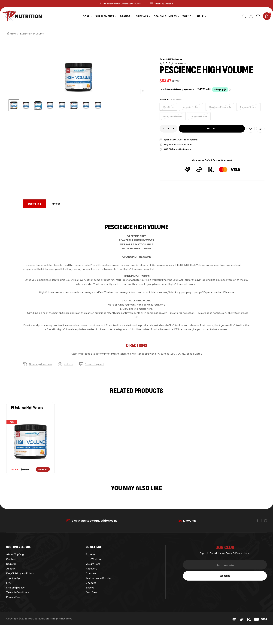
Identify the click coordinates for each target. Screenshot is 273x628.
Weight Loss (93, 563)
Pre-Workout (94, 559)
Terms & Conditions (18, 592)
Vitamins (91, 582)
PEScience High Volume (27, 407)
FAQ (8, 582)
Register (11, 563)
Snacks (90, 587)
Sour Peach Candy (172, 116)
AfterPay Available (164, 3)
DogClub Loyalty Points (20, 573)
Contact (11, 559)
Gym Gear (91, 592)
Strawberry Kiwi (199, 116)
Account (11, 568)
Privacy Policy (14, 597)
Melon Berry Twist (191, 107)
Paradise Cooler (248, 107)
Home (13, 33)
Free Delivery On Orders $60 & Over (121, 3)
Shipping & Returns (40, 364)
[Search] (244, 16)
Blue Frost (168, 107)
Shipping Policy (15, 587)
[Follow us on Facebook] (257, 520)
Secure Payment (94, 364)
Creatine (91, 573)
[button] (212, 63)
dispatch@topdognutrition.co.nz (95, 520)
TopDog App (13, 578)
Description (34, 203)
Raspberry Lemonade (220, 107)
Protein (90, 554)
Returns (68, 364)
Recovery (91, 568)
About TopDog (15, 554)
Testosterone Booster (99, 578)
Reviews (56, 203)
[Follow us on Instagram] (265, 520)
